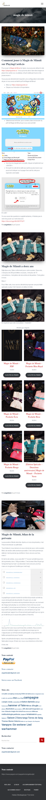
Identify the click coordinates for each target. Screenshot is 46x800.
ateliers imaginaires (36, 694)
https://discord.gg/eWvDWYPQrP (13, 221)
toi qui (26, 721)
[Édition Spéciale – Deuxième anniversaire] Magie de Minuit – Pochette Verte (34, 470)
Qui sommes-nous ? (14, 790)
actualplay (11, 694)
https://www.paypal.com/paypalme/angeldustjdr (18, 774)
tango (25, 718)
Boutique (27, 790)
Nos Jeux (7, 784)
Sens (19, 718)
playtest (23, 714)
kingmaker (36, 709)
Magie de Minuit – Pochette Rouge (12, 466)
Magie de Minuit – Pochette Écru (12, 415)
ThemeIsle (30, 795)
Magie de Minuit (15, 68)
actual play (17, 694)
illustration (10, 709)
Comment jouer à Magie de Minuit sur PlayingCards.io (22, 62)
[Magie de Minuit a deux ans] (23, 246)
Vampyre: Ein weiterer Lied (16, 724)
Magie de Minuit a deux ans (18, 266)
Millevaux (35, 711)
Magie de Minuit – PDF (12, 365)
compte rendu (7, 702)
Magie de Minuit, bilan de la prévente (18, 536)
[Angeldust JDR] (6, 3)
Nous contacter (7, 669)
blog (21, 698)
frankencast (5, 706)
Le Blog (16, 784)
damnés (31, 702)
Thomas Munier (8, 721)
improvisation (18, 709)
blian (18, 698)
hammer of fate (17, 705)
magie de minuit (17, 711)
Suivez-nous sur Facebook (12, 680)
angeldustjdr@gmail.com (11, 673)
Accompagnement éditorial (32, 784)
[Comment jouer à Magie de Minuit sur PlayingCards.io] (23, 40)
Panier (36, 790)
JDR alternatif (27, 709)
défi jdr (37, 702)
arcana (28, 694)
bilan (15, 698)
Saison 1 (4, 718)
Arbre (23, 694)
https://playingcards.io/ (9, 70)
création (23, 702)
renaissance (31, 714)
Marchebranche (27, 711)
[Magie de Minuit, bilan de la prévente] (23, 515)
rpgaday (39, 714)
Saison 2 (12, 717)
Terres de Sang (35, 718)
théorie (17, 721)
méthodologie (7, 714)
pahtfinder (17, 714)
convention (16, 702)
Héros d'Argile (32, 705)
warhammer (9, 728)
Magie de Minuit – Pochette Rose (34, 415)
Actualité (4, 694)
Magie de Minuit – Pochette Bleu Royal (34, 365)
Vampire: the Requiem (34, 721)
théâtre (22, 721)
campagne (31, 697)
